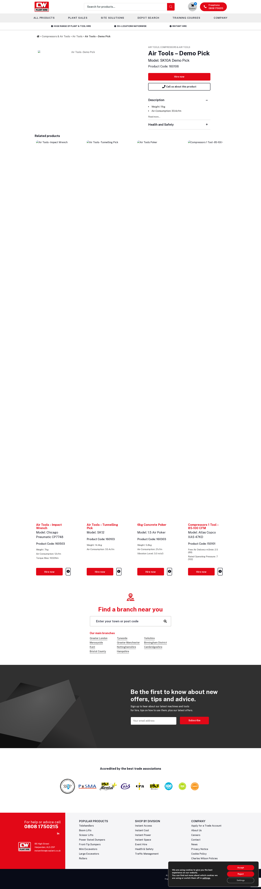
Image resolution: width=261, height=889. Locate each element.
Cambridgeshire (153, 647)
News (194, 844)
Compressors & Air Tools (56, 36)
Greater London (98, 638)
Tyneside (122, 638)
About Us (196, 830)
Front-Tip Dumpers (90, 844)
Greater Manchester (128, 642)
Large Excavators (89, 853)
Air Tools (77, 36)
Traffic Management (147, 853)
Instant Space (143, 839)
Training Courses (186, 17)
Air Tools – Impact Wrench (49, 526)
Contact (195, 839)
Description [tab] (156, 100)
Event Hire (141, 844)
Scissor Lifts (86, 835)
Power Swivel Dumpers (92, 839)
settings (206, 878)
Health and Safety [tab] (161, 124)
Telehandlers (86, 825)
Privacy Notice (199, 849)
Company (220, 17)
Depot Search (148, 17)
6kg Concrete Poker (151, 525)
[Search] (171, 7)
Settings (241, 880)
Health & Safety (144, 849)
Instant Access (143, 825)
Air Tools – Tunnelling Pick (102, 526)
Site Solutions (112, 17)
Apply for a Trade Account (206, 825)
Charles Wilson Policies (204, 858)
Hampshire (123, 651)
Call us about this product (181, 86)
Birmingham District (155, 642)
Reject (241, 874)
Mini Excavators (88, 849)
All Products (44, 17)
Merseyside (96, 642)
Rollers (83, 858)
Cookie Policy (199, 853)
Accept (240, 867)
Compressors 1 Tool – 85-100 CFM (203, 526)
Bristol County (98, 651)
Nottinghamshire (126, 647)
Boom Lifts (85, 830)
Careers (195, 835)
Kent (92, 647)
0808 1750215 (41, 826)
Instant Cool (142, 830)
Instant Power (143, 835)
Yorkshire (149, 638)
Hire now (179, 76)
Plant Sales (78, 17)
